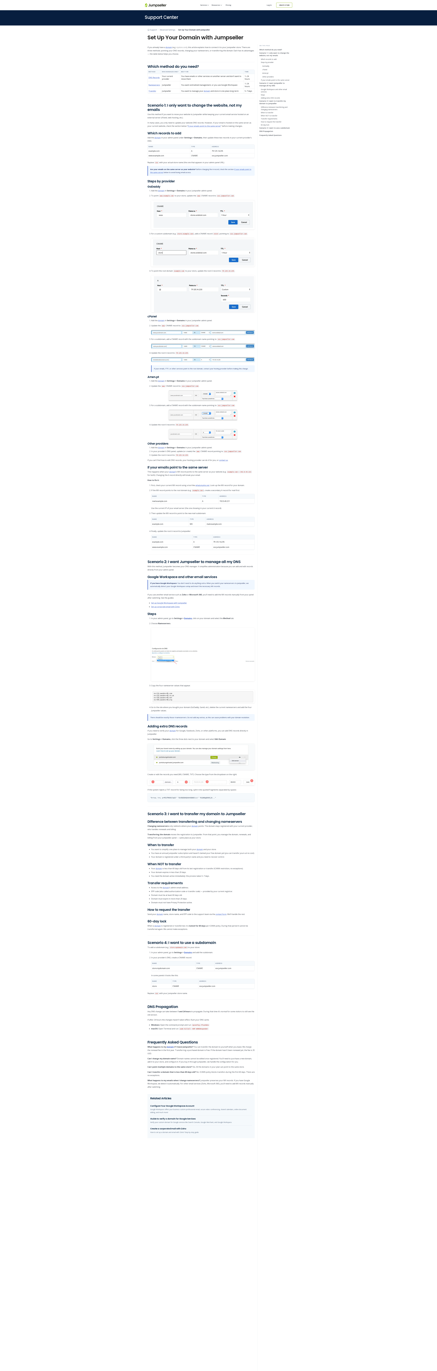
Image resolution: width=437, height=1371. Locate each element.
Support (153, 30)
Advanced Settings (167, 30)
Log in (269, 5)
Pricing (228, 5)
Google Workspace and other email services (274, 90)
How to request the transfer (271, 122)
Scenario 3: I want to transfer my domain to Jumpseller (272, 102)
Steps (263, 95)
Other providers (268, 77)
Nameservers (154, 85)
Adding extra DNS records (270, 98)
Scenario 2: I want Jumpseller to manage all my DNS (272, 84)
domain (169, 47)
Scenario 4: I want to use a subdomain (274, 128)
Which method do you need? (270, 50)
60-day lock (265, 125)
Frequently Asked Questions (270, 135)
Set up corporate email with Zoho (165, 606)
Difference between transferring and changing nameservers (274, 108)
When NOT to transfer (269, 116)
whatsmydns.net (202, 485)
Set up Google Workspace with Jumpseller (169, 603)
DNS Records (154, 77)
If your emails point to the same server (204, 126)
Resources (216, 5)
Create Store (284, 5)
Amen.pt (265, 73)
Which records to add (269, 59)
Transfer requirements (269, 119)
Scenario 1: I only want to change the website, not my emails (274, 54)
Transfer (152, 91)
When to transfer (267, 112)
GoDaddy (265, 66)
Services (203, 5)
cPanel (264, 69)
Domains (188, 618)
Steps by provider (267, 62)
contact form (221, 914)
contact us (223, 460)
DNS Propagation (266, 131)
